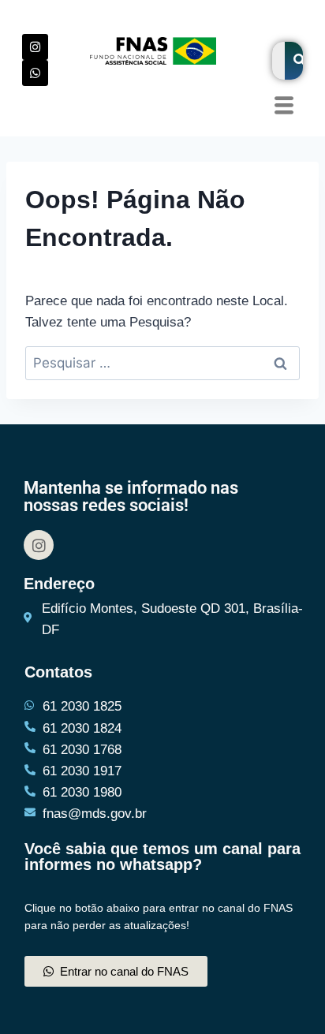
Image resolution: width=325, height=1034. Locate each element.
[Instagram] (35, 47)
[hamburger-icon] (283, 107)
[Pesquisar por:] (162, 363)
